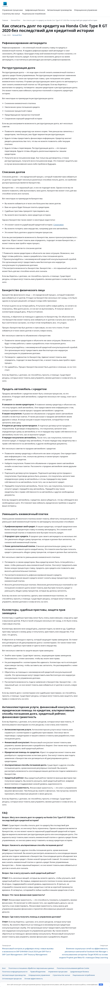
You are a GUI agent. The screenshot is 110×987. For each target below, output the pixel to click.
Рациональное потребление (34, 14)
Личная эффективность (33, 978)
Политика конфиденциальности (15, 972)
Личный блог (15, 20)
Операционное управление (85, 10)
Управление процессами (12, 10)
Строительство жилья (11, 14)
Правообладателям (37, 972)
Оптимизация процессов (12, 978)
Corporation (58, 224)
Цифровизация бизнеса (35, 10)
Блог (4, 968)
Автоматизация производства (59, 10)
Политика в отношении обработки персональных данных (31, 968)
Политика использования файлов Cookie (73, 968)
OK (101, 984)
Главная (5, 20)
